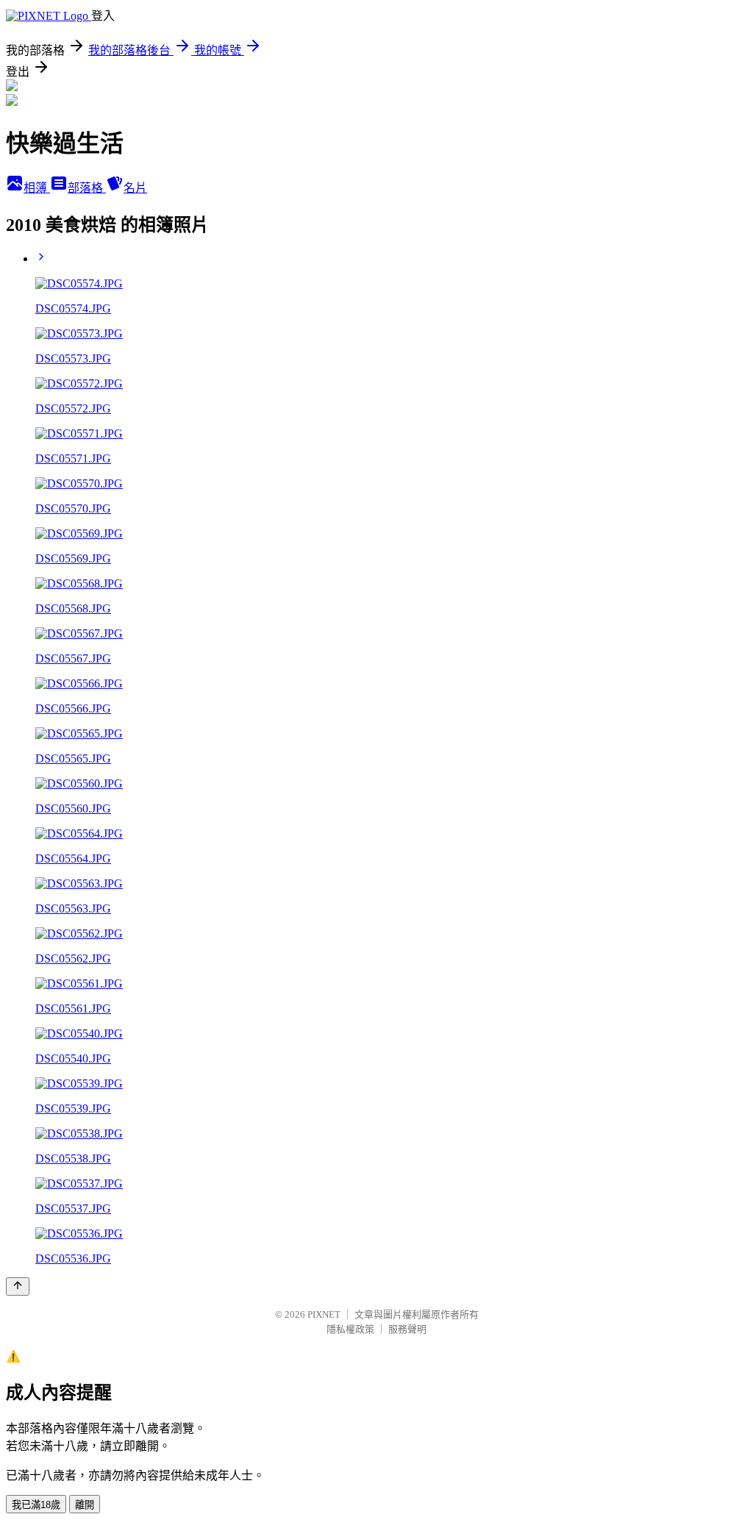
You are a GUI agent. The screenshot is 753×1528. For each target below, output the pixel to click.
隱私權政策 (350, 1329)
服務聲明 (407, 1329)
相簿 (37, 188)
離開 (84, 1504)
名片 (135, 188)
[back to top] (17, 1286)
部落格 (87, 188)
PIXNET (323, 1314)
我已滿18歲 (36, 1504)
